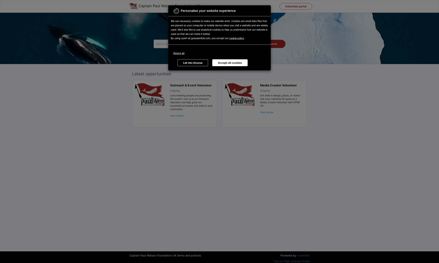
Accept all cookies (230, 62)
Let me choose (192, 62)
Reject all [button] (179, 53)
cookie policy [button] (236, 38)
